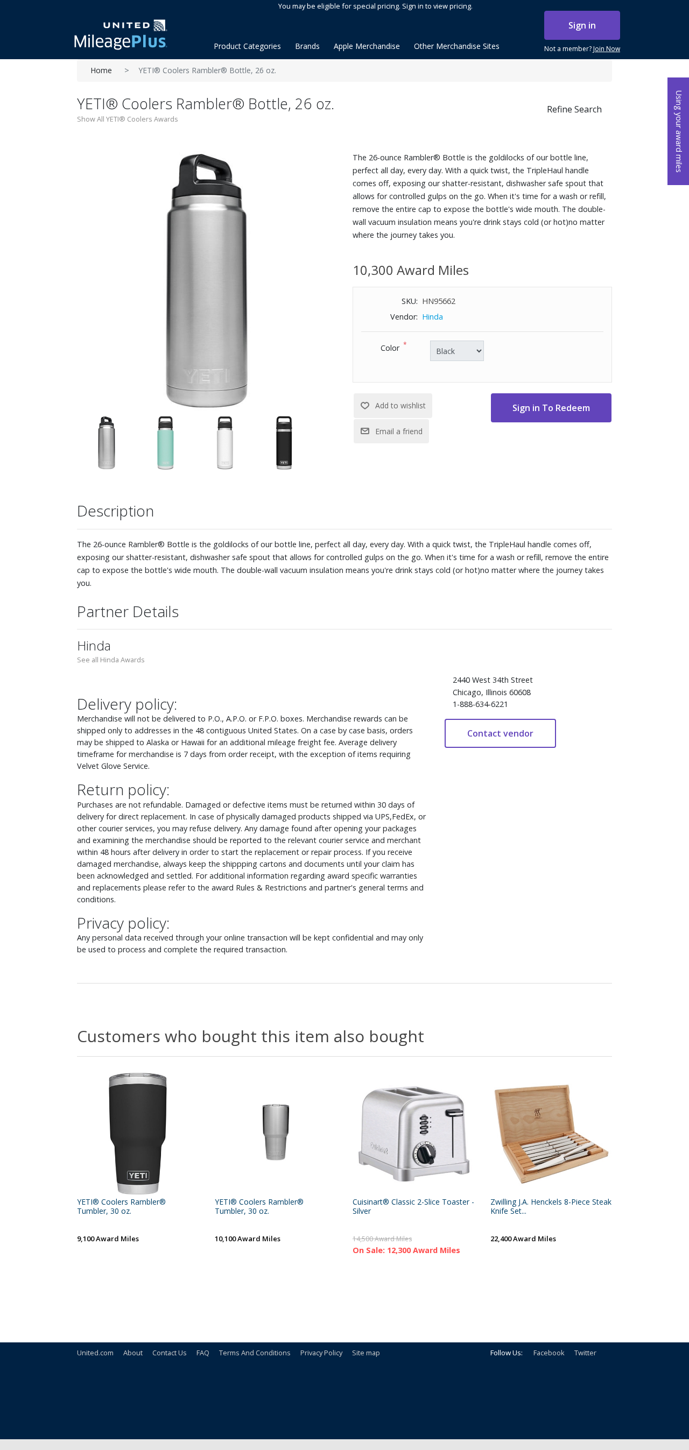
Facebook (549, 1352)
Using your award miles (679, 131)
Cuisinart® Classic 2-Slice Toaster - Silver (413, 1207)
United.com (95, 1352)
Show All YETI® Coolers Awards (127, 119)
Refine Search (574, 109)
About (133, 1352)
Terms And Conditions (255, 1352)
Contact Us (169, 1352)
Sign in (582, 25)
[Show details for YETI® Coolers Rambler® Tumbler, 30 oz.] (138, 1133)
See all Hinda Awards (111, 659)
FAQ (202, 1352)
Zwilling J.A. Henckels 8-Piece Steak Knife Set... (550, 1207)
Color (390, 348)
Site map (366, 1352)
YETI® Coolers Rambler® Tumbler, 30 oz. (121, 1207)
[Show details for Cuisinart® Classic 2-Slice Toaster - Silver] (413, 1133)
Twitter (585, 1352)
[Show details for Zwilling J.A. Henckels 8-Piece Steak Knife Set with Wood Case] (551, 1133)
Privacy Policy (321, 1352)
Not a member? (582, 48)
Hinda (432, 317)
